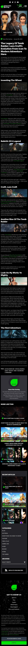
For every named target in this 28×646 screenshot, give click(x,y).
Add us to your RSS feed (16, 570)
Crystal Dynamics (20, 368)
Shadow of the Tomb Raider (10, 256)
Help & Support (14, 607)
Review (4, 549)
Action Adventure (9, 368)
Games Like (5, 543)
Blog (3, 530)
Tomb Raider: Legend (18, 160)
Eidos (6, 370)
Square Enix (20, 370)
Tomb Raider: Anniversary (20, 169)
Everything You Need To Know (11, 536)
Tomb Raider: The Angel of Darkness (12, 123)
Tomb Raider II (4, 118)
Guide (4, 546)
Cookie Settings (4, 631)
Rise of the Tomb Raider (15, 255)
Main (15, 370)
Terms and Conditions (14, 609)
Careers (14, 602)
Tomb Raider (9, 95)
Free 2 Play (5, 541)
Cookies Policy (4, 633)
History (11, 370)
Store (4, 551)
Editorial (5, 533)
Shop (20, 6)
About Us (14, 597)
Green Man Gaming (7, 39)
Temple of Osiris (5, 203)
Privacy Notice (4, 634)
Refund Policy (14, 604)
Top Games (5, 554)
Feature (4, 538)
